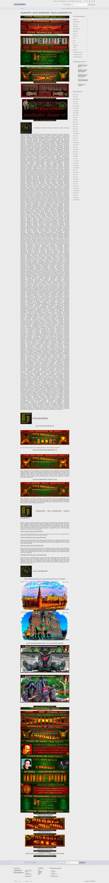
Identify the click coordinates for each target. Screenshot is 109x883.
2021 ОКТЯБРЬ (76, 160)
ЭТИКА (43, 710)
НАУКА (74, 42)
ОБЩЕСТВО (75, 31)
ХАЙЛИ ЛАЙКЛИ (76, 21)
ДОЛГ (39, 874)
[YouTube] (34, 862)
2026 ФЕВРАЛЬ (76, 199)
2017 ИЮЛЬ (75, 138)
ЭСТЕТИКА (46, 710)
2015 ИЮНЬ (75, 119)
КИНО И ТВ (75, 35)
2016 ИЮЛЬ (75, 128)
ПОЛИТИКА (75, 24)
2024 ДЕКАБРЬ (76, 190)
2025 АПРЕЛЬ (76, 192)
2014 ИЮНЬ (75, 101)
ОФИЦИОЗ (75, 19)
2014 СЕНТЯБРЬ (76, 106)
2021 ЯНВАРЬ (75, 156)
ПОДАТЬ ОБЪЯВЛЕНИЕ (40, 418)
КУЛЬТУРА (75, 33)
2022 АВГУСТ (75, 179)
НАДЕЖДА (40, 871)
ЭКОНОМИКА (75, 26)
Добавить (92, 4)
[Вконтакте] (25, 862)
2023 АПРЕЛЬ (76, 186)
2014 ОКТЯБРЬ (76, 108)
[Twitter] (30, 862)
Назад (22, 8)
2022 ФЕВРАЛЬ (76, 167)
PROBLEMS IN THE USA (77, 52)
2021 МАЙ (75, 158)
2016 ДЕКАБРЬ (76, 133)
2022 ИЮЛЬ (75, 176)
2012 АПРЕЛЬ (75, 94)
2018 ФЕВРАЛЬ (76, 142)
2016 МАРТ (75, 122)
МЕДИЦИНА (75, 45)
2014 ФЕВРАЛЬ (76, 99)
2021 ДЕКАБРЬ (76, 165)
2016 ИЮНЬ (75, 126)
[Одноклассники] (32, 862)
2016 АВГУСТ (75, 131)
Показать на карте (28, 876)
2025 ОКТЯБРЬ (76, 197)
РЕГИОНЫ (75, 49)
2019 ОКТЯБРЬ (76, 144)
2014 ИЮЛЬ (75, 103)
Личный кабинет (67, 4)
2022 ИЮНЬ (75, 174)
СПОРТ (74, 38)
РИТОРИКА (50, 710)
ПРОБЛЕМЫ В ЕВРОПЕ (77, 56)
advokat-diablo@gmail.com (19, 872)
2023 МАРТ (75, 183)
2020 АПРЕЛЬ (76, 149)
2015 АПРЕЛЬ (75, 115)
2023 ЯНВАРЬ (76, 181)
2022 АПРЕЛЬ (76, 172)
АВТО (74, 40)
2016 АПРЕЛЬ (75, 124)
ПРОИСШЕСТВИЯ (76, 28)
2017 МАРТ (75, 135)
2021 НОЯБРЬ (75, 163)
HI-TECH (74, 47)
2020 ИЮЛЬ (75, 151)
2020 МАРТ (75, 147)
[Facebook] (27, 862)
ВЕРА (39, 870)
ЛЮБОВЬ (39, 872)
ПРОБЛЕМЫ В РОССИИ (77, 54)
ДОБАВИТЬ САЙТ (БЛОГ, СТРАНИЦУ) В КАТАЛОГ (44, 848)
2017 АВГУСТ (75, 140)
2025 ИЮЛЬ (75, 195)
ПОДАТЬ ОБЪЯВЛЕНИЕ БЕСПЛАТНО (44, 831)
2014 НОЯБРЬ (75, 110)
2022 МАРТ (75, 170)
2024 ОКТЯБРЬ (76, 188)
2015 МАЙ (75, 117)
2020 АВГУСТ (75, 154)
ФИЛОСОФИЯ (39, 710)
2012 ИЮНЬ (75, 96)
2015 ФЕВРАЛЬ (76, 112)
